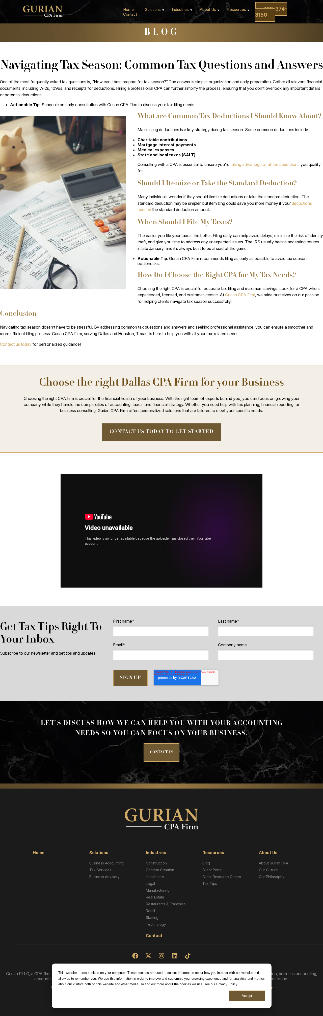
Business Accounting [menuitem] (106, 863)
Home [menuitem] (128, 9)
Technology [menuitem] (156, 924)
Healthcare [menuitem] (155, 877)
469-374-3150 (271, 12)
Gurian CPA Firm (240, 294)
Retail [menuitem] (150, 911)
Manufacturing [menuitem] (158, 890)
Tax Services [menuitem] (100, 870)
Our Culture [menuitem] (268, 870)
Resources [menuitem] (236, 9)
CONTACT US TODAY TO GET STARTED (162, 432)
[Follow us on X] (148, 956)
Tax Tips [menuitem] (209, 883)
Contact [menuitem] (130, 14)
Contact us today (16, 344)
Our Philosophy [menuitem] (271, 877)
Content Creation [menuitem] (160, 870)
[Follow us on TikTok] (188, 956)
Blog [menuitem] (206, 863)
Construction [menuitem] (156, 863)
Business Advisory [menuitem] (104, 877)
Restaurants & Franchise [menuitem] (166, 904)
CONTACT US (161, 752)
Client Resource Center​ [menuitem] (221, 877)
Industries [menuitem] (180, 9)
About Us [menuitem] (208, 9)
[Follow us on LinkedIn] (175, 956)
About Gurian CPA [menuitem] (273, 863)
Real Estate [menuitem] (155, 897)
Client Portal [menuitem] (212, 870)
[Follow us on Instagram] (161, 956)
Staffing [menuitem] (152, 917)
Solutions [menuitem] (153, 9)
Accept (247, 996)
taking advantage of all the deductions (265, 164)
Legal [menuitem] (150, 883)
